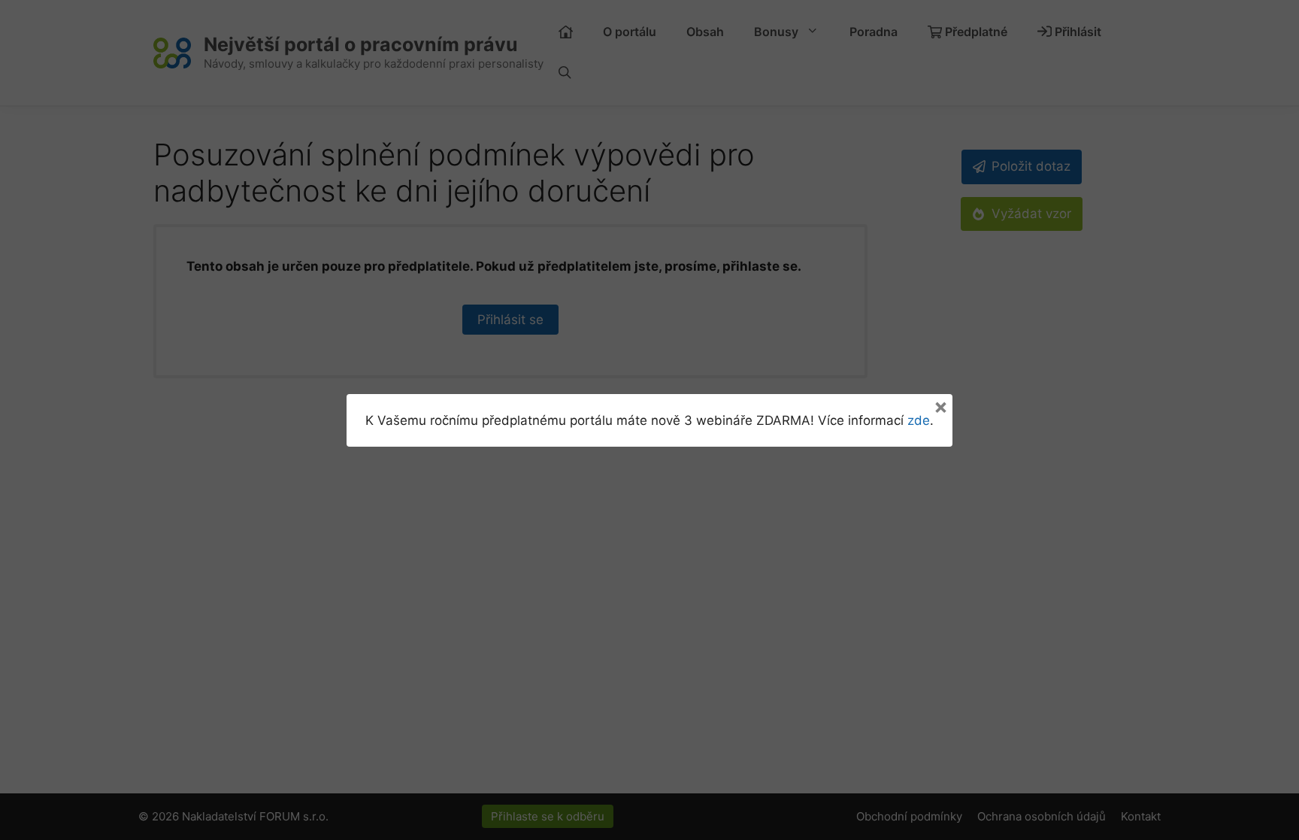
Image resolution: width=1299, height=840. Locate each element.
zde (918, 420)
